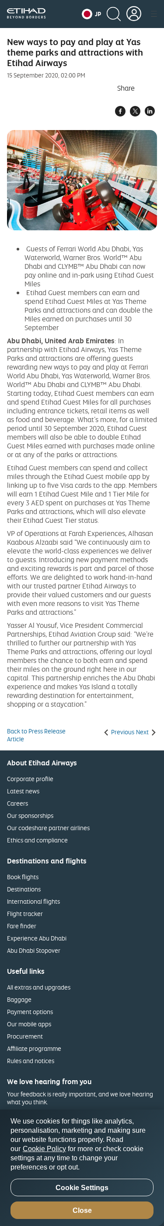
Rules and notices (30, 1061)
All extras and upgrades (38, 987)
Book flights (22, 877)
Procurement (25, 1036)
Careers (17, 803)
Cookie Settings (82, 1187)
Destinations (24, 889)
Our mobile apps (29, 1024)
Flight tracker (25, 913)
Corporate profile (30, 779)
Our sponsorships (30, 815)
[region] (82, 1168)
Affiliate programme (34, 1048)
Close (82, 1210)
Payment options (30, 1012)
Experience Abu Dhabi (36, 938)
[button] (91, 14)
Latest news (23, 791)
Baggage (19, 999)
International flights (33, 901)
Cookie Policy (44, 1148)
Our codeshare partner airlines (48, 828)
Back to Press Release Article (36, 735)
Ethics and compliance (37, 840)
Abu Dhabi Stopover (33, 950)
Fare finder (21, 926)
